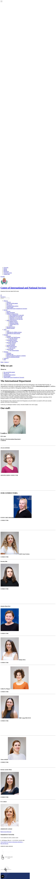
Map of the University (4, 843)
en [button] (1, 295)
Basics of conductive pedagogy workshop (16, 355)
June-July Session (13, 338)
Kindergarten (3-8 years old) (15, 316)
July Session (12, 344)
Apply (5, 329)
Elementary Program (11, 342)
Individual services (10, 327)
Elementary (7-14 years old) (15, 317)
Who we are (9, 304)
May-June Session (13, 341)
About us (6, 300)
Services (5, 310)
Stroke (10, 325)
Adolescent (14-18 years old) (16, 319)
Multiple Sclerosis (13, 321)
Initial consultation (10, 312)
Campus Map (7, 274)
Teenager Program (10, 345)
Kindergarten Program (11, 340)
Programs (6, 334)
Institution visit (9, 354)
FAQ (5, 359)
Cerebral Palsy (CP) (14, 324)
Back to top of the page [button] (6, 831)
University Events (8, 272)
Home (2, 362)
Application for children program (14, 332)
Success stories (9, 307)
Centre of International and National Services (23, 287)
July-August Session (14, 350)
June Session (12, 347)
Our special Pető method (12, 303)
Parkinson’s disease (13, 323)
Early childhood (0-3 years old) (16, 315)
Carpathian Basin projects (12, 306)
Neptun (5, 268)
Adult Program (9, 349)
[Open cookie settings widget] (2, 876)
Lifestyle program (10, 328)
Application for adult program (13, 333)
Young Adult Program (11, 346)
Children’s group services (12, 313)
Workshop (6, 351)
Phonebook (6, 271)
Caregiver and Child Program (13, 337)
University (6, 267)
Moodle (5, 270)
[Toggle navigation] (1, 294)
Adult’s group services (11, 320)
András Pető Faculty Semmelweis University (16, 308)
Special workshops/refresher (12, 357)
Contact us (6, 358)
